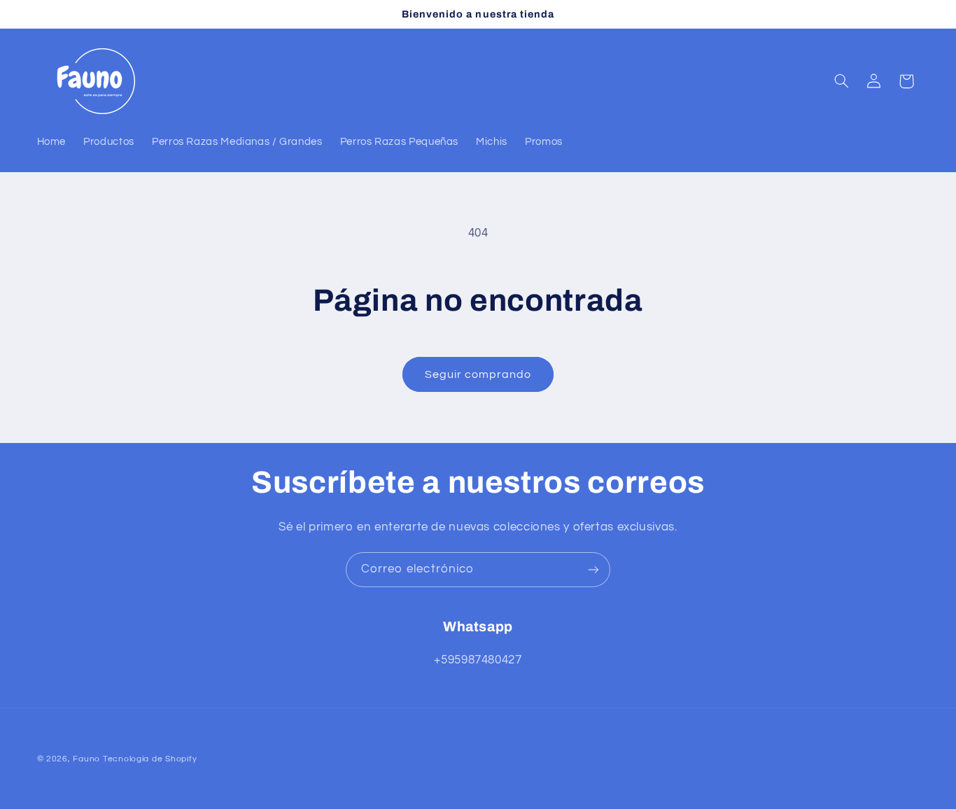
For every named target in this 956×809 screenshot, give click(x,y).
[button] (841, 81)
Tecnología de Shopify (150, 759)
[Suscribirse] (593, 569)
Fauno (86, 759)
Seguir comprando (478, 374)
